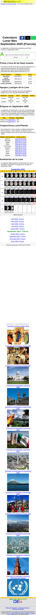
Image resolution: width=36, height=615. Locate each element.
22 (5, 197)
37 (2, 184)
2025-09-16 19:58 (20, 144)
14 (32, 180)
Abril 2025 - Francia (17, 219)
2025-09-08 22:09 (20, 139)
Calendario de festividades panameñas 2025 (18, 534)
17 (14, 189)
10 (14, 180)
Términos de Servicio (23, 607)
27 (27, 197)
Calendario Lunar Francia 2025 (8, 4)
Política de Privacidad (11, 607)
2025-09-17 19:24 (20, 146)
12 (23, 180)
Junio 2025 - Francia (17, 224)
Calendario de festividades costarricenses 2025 (18, 407)
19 (23, 189)
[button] (1, 1)
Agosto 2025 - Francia (17, 229)
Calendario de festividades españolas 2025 (18, 555)
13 (27, 180)
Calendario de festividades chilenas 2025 (18, 514)
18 (18, 189)
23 (9, 197)
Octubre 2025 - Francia (17, 234)
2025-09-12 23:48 (20, 140)
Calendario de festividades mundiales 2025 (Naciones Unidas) (18, 577)
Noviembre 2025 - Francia (18, 236)
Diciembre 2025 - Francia (17, 239)
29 (5, 205)
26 (23, 197)
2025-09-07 (12, 121)
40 (2, 208)
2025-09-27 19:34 (20, 155)
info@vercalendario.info (18, 609)
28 (32, 197)
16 (9, 189)
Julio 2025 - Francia (17, 226)
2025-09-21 (12, 119)
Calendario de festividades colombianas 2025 (18, 493)
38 (2, 192)
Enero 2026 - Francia (17, 241)
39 (2, 200)
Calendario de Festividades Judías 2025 (18, 346)
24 (14, 197)
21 (32, 189)
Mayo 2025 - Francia (17, 221)
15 (5, 189)
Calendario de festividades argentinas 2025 (18, 450)
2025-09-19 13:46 (20, 150)
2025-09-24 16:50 (20, 153)
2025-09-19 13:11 (20, 148)
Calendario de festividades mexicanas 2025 (18, 429)
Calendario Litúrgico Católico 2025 (18, 326)
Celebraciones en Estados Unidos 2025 (18, 366)
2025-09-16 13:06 (20, 142)
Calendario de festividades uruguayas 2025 (18, 386)
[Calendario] (12, 1)
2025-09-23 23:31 (20, 151)
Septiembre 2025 (18, 169)
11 (18, 180)
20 (27, 189)
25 (18, 197)
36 (2, 176)
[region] (18, 20)
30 (9, 205)
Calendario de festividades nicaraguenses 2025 (18, 471)
